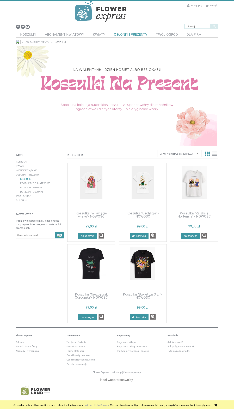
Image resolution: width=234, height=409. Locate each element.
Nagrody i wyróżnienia (28, 351)
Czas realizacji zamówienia (80, 359)
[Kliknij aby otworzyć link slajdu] (117, 96)
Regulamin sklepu (126, 342)
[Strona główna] (100, 11)
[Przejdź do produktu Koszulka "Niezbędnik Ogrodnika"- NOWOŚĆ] (91, 268)
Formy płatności (75, 351)
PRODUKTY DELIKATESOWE (35, 183)
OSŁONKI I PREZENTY (27, 174)
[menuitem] (28, 35)
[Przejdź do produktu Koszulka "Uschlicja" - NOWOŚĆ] (142, 187)
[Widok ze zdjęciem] (207, 154)
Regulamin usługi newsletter (132, 346)
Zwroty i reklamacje (76, 364)
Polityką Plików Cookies (96, 405)
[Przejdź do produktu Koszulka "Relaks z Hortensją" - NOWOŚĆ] (194, 187)
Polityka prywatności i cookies (133, 351)
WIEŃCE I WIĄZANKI (27, 170)
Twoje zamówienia (76, 342)
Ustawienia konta (75, 346)
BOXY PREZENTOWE (31, 187)
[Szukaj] (214, 26)
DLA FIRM (21, 200)
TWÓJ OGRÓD (23, 196)
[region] (117, 96)
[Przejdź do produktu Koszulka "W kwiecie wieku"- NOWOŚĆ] (91, 187)
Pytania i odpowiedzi (178, 351)
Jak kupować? (175, 342)
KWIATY (20, 166)
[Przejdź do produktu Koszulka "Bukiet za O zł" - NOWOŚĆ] (142, 268)
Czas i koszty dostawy (78, 355)
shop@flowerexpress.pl (128, 372)
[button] (101, 236)
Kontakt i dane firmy (26, 346)
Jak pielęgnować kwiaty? (181, 346)
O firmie (20, 342)
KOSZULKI (21, 161)
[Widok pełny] (214, 154)
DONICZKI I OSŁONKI (31, 191)
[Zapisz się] (59, 235)
